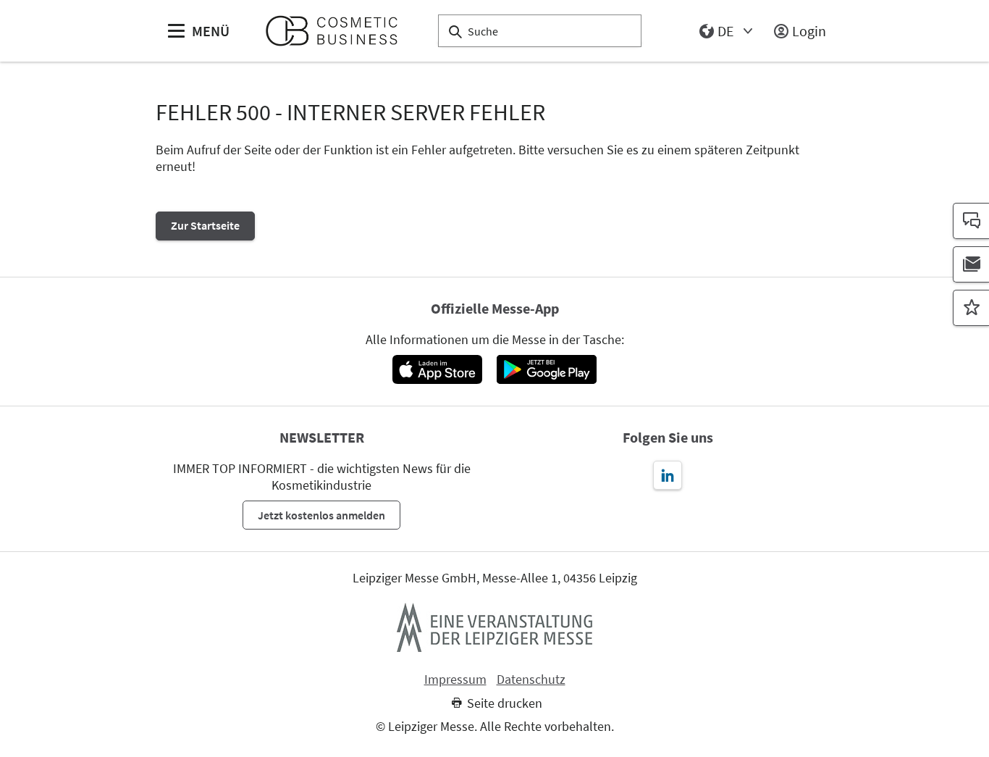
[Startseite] (337, 30)
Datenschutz (531, 679)
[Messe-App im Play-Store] (547, 369)
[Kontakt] (971, 221)
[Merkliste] (971, 308)
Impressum (455, 679)
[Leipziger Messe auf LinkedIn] (667, 475)
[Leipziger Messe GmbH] (494, 627)
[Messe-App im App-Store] (436, 369)
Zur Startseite (205, 225)
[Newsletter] (971, 264)
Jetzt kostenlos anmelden (321, 515)
